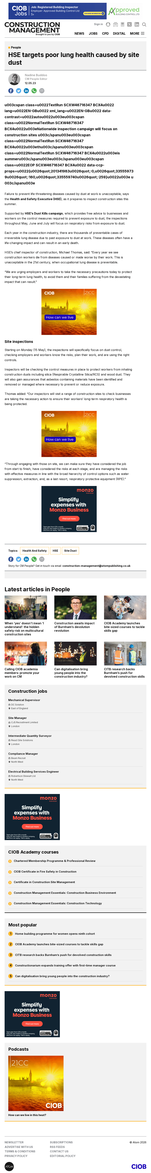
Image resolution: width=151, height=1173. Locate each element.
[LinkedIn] (137, 24)
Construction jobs (27, 691)
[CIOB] (111, 1166)
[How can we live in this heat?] (36, 1083)
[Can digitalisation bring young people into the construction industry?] (75, 653)
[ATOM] (40, 1166)
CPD (105, 33)
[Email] (115, 24)
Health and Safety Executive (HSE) (36, 199)
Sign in (98, 24)
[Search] (144, 24)
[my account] (108, 24)
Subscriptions (61, 1142)
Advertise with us (19, 1146)
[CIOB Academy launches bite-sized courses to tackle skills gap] (125, 607)
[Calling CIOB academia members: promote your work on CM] (26, 653)
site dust (70, 550)
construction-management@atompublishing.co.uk (96, 565)
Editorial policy (63, 1156)
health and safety (34, 550)
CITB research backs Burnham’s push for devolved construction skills (63, 955)
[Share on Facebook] (10, 90)
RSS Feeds (57, 1146)
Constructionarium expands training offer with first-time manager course (65, 965)
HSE (55, 550)
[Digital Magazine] (122, 24)
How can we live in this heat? (27, 1115)
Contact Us (59, 1151)
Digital (119, 33)
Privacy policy (16, 1156)
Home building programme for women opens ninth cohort (55, 933)
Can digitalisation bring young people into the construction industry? (62, 976)
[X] (129, 24)
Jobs (93, 33)
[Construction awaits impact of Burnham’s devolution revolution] (75, 607)
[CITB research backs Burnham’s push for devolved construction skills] (125, 653)
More (134, 33)
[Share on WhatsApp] (34, 90)
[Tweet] (18, 90)
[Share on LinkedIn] (26, 90)
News (79, 33)
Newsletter (14, 1142)
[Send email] (41, 90)
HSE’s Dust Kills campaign (44, 213)
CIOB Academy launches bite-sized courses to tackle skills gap (59, 944)
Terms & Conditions (20, 1151)
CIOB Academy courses (33, 852)
